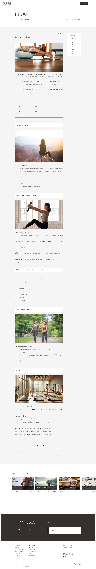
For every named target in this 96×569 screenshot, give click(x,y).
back (21, 455)
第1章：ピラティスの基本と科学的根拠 (28, 106)
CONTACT (84, 3)
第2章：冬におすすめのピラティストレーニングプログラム (32, 109)
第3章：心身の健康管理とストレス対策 (28, 111)
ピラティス (72, 44)
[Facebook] (34, 446)
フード (71, 42)
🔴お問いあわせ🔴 (19, 188)
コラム (71, 53)
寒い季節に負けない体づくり (25, 104)
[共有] (43, 446)
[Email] (40, 446)
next (56, 455)
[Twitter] (37, 446)
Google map (66, 556)
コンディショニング (74, 51)
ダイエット (72, 49)
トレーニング (73, 40)
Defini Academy (74, 38)
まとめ (20, 113)
